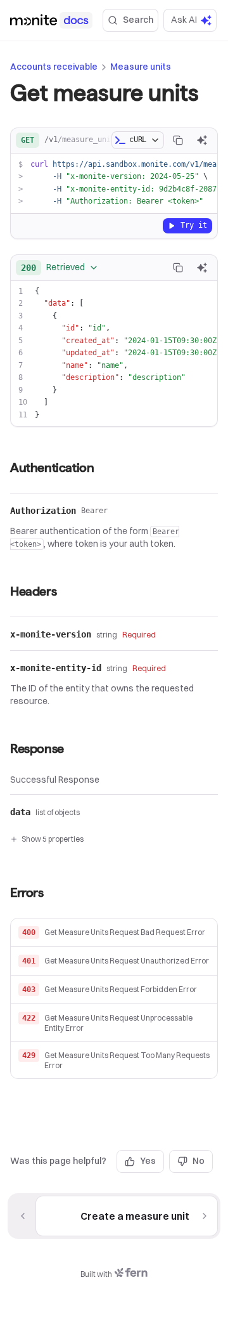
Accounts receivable (54, 66)
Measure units (140, 66)
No (199, 1160)
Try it (193, 225)
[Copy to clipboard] (178, 140)
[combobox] (59, 267)
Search (138, 19)
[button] (114, 932)
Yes (148, 1160)
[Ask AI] (202, 140)
